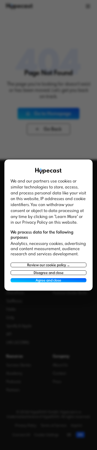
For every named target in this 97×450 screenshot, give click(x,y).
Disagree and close (49, 272)
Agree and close (48, 280)
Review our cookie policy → (48, 265)
